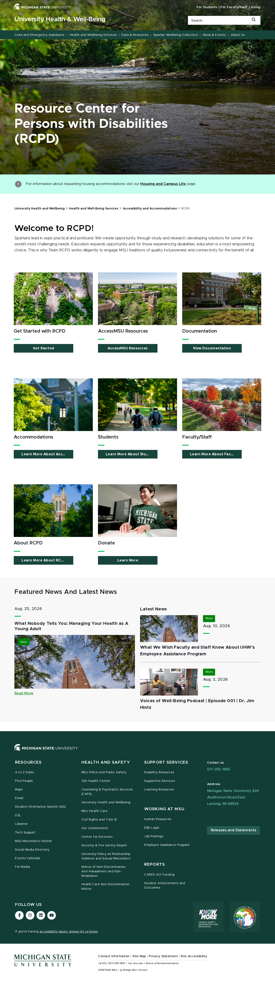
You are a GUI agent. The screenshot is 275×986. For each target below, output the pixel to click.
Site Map (139, 956)
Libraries (21, 823)
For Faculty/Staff (234, 7)
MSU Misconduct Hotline (33, 841)
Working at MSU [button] (164, 809)
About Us (238, 35)
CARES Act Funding (159, 874)
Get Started (43, 348)
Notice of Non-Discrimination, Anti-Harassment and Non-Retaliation (103, 871)
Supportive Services (159, 781)
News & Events (214, 35)
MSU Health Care (94, 811)
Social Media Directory (32, 849)
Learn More (127, 560)
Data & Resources (135, 35)
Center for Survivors (97, 836)
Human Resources (157, 819)
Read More (23, 693)
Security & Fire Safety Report (104, 845)
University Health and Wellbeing (106, 802)
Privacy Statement (163, 956)
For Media (22, 866)
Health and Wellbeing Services (93, 35)
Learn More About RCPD (43, 560)
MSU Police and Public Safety (104, 772)
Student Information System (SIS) (40, 806)
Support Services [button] (166, 762)
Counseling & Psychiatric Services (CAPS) (107, 792)
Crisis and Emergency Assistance (39, 35)
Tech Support (25, 832)
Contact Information (114, 956)
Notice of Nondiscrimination (162, 963)
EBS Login (151, 827)
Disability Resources (159, 772)
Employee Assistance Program (166, 845)
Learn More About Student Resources (131, 454)
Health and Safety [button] (105, 762)
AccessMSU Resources (128, 348)
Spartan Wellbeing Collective (175, 35)
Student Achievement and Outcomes (164, 885)
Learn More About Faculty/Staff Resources (216, 454)
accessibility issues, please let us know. (69, 931)
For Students (207, 7)
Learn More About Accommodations (47, 454)
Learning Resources (159, 789)
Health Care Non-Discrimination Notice (105, 886)
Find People (24, 781)
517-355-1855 (218, 769)
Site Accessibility (194, 956)
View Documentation (212, 348)
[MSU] (137, 752)
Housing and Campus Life (163, 184)
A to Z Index (24, 772)
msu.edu (138, 963)
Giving (256, 7)
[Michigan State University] (42, 6)
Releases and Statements (233, 830)
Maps (19, 789)
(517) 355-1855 (116, 963)
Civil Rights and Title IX (99, 819)
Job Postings (153, 836)
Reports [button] (154, 864)
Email (19, 798)
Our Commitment (94, 828)
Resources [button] (28, 762)
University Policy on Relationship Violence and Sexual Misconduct (106, 856)
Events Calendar (27, 858)
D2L (18, 815)
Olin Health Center (95, 781)
